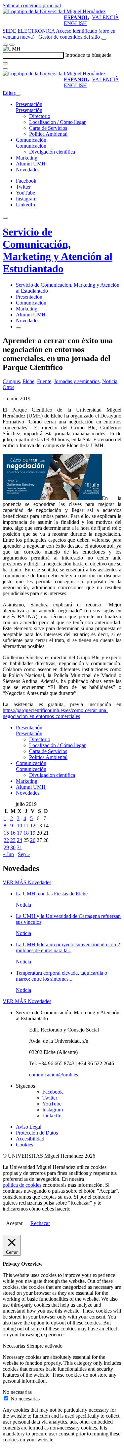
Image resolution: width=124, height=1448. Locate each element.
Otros (8, 387)
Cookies (24, 1144)
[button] (29, 110)
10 (19, 825)
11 (25, 825)
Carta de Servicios (48, 128)
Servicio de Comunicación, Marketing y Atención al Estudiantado (57, 250)
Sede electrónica (29, 31)
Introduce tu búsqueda (88, 55)
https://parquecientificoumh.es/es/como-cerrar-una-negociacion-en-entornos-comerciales (55, 713)
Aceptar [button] (14, 1223)
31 (19, 847)
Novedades (27, 169)
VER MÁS (27, 882)
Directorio (39, 116)
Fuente (44, 381)
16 (13, 833)
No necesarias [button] (17, 1392)
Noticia (109, 381)
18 (26, 833)
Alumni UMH (31, 163)
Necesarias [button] (14, 1346)
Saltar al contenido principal (32, 5)
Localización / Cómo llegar (57, 122)
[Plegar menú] (18, 95)
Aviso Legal (28, 1127)
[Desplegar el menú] (12, 45)
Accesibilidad (30, 1138)
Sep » (24, 854)
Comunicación (31, 140)
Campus (11, 381)
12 (32, 825)
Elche (28, 381)
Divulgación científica (52, 152)
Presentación (29, 104)
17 (19, 833)
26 (32, 840)
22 (6, 840)
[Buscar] (5, 63)
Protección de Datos (37, 1133)
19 (32, 833)
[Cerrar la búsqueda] (5, 69)
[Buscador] (103, 39)
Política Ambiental (48, 134)
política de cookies (22, 1185)
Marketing (26, 158)
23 (13, 840)
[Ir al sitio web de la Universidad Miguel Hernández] (54, 11)
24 (19, 840)
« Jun (8, 854)
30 (13, 847)
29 (6, 847)
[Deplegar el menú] (18, 328)
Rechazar (40, 1223)
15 (6, 833)
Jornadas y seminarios (77, 381)
